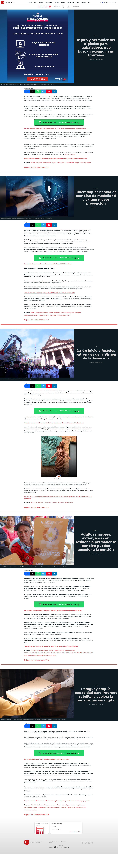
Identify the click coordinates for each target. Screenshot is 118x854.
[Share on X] (32, 91)
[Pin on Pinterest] (49, 91)
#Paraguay (63, 807)
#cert (68, 315)
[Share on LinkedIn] (54, 91)
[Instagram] (89, 843)
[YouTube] (92, 843)
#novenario (47, 502)
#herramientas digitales (67, 312)
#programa (61, 502)
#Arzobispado (69, 502)
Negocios (96, 188)
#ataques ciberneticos (41, 312)
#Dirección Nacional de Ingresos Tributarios (40, 655)
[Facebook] (82, 843)
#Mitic (32, 312)
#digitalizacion (80, 805)
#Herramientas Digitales (49, 162)
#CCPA (33, 162)
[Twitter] (86, 843)
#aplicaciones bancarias (30, 315)
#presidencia (71, 807)
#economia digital (80, 807)
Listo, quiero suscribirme (75, 831)
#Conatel (58, 805)
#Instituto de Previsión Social (85, 652)
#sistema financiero (54, 312)
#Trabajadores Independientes (65, 162)
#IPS (25, 655)
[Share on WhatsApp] (38, 91)
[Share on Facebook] (27, 91)
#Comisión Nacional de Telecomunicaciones (43, 805)
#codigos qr (78, 312)
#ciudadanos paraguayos (69, 652)
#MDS (51, 650)
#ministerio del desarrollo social (39, 650)
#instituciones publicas (30, 810)
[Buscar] (115, 2)
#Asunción (34, 502)
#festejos (40, 502)
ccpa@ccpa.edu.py (70, 154)
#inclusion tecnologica (30, 807)
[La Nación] (7, 2)
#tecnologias (66, 805)
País (96, 346)
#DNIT (54, 655)
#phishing (53, 315)
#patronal (54, 502)
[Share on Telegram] (43, 91)
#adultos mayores (70, 650)
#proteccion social (56, 652)
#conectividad (42, 807)
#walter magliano (61, 315)
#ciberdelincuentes (44, 315)
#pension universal (59, 650)
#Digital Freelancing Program (83, 162)
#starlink (73, 805)
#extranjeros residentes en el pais (33, 652)
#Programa (39, 162)
